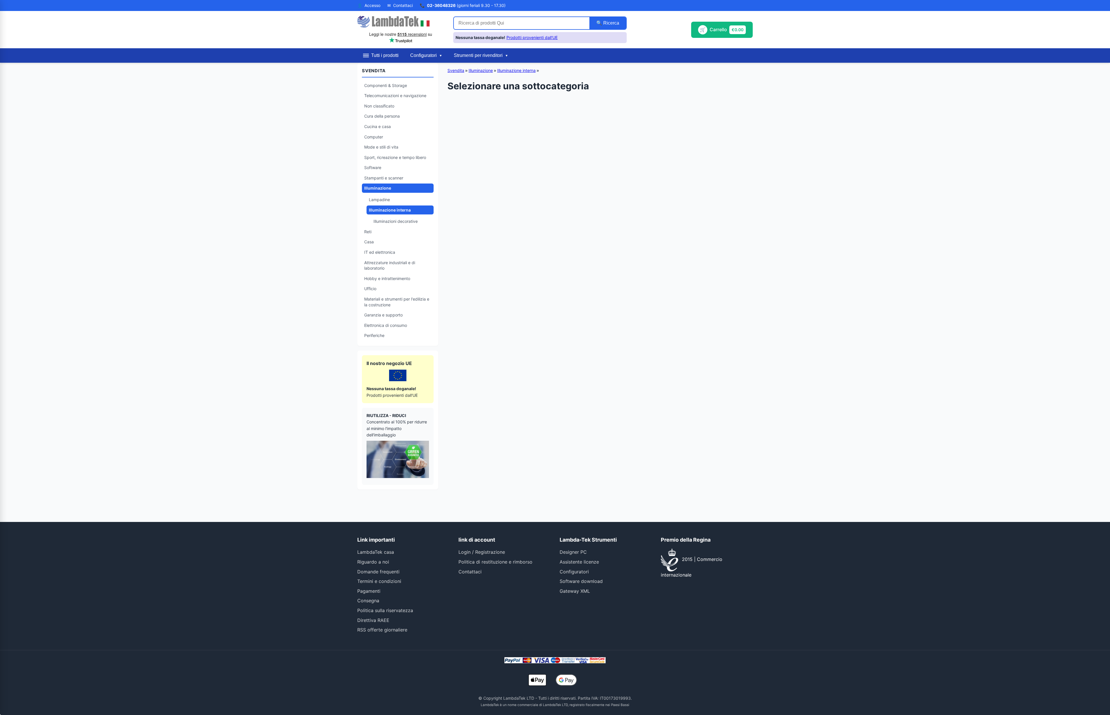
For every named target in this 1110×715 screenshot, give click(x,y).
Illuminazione (377, 188)
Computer (373, 136)
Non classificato (379, 105)
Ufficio (370, 288)
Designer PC (573, 552)
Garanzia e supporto (383, 314)
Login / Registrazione (481, 552)
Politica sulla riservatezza (385, 610)
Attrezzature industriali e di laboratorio (389, 265)
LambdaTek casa (375, 552)
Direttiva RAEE (373, 620)
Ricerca (610, 23)
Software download (581, 581)
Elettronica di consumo (385, 325)
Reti (367, 231)
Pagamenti (368, 591)
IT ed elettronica (379, 252)
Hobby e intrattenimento (387, 278)
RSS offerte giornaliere (382, 630)
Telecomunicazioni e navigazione (395, 95)
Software (372, 167)
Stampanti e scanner (383, 177)
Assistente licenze (579, 562)
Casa (369, 241)
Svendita (455, 70)
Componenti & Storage (385, 85)
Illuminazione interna (390, 210)
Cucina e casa (377, 126)
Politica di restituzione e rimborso (495, 562)
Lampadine (379, 199)
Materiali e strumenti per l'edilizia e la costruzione (396, 302)
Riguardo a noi (373, 562)
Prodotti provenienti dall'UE (532, 37)
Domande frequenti (378, 572)
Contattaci (470, 572)
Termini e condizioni (379, 581)
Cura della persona (382, 116)
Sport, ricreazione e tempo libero (395, 157)
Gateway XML (575, 591)
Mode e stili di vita (381, 147)
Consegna (368, 600)
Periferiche (374, 335)
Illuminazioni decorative (395, 221)
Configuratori (574, 572)
